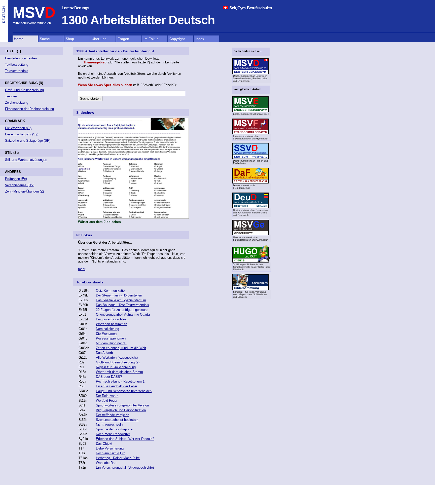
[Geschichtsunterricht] (250, 234)
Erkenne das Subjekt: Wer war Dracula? (125, 439)
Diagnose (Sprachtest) (112, 319)
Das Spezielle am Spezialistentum (121, 300)
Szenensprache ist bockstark (117, 420)
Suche (45, 39)
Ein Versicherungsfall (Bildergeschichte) (125, 467)
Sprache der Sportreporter (114, 429)
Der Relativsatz (107, 396)
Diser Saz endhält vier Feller (116, 386)
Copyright (177, 39)
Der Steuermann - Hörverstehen (119, 295)
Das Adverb (104, 353)
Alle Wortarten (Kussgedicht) (117, 357)
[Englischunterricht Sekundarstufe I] (250, 111)
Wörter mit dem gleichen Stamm (119, 372)
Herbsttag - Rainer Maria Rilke (118, 458)
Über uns (99, 39)
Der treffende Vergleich (112, 415)
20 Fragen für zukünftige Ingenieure (122, 310)
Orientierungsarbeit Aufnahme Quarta (123, 314)
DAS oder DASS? (109, 377)
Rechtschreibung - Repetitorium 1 (120, 381)
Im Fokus (150, 39)
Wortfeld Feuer (106, 400)
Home (18, 39)
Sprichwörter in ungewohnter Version (122, 405)
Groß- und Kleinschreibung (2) (117, 362)
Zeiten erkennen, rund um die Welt (121, 348)
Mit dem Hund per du (111, 343)
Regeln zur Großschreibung (116, 367)
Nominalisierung (107, 329)
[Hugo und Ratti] (250, 253)
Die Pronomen (106, 333)
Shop (70, 39)
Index (199, 39)
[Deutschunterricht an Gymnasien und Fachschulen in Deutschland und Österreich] (250, 207)
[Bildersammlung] (250, 289)
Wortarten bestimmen (111, 324)
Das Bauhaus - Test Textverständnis (122, 305)
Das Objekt (104, 443)
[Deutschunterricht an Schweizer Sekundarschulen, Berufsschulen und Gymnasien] (250, 73)
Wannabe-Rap (106, 463)
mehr (81, 269)
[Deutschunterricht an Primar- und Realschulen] (250, 158)
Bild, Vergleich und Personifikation (121, 410)
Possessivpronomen (111, 338)
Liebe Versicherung (110, 448)
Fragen (123, 39)
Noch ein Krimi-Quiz (110, 453)
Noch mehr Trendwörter (113, 434)
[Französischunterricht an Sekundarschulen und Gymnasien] (250, 133)
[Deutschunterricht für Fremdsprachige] (250, 182)
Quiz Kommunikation (111, 290)
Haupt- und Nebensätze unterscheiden (124, 391)
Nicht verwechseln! (110, 424)
